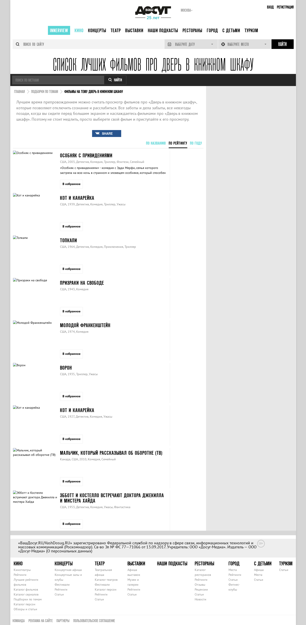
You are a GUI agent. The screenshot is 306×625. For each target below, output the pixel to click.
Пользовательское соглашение (94, 621)
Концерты (97, 30)
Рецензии (201, 589)
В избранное (71, 184)
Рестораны (192, 30)
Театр (116, 30)
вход (270, 7)
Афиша (259, 570)
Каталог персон (24, 604)
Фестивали (62, 585)
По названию (156, 143)
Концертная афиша (68, 570)
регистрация (285, 7)
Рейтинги (20, 575)
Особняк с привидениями (86, 155)
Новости (200, 599)
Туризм (251, 30)
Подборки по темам (28, 599)
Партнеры (62, 621)
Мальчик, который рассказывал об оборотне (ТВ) (111, 453)
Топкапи (68, 240)
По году (196, 143)
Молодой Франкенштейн (85, 325)
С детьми (231, 30)
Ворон (66, 367)
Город (212, 30)
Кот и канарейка (77, 198)
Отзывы (200, 585)
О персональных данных (69, 550)
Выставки (134, 30)
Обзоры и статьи (25, 609)
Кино (79, 30)
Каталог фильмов (26, 589)
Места (232, 570)
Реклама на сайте (40, 621)
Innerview (59, 30)
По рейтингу (178, 143)
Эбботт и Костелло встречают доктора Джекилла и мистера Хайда (112, 497)
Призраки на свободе (82, 283)
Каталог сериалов (26, 594)
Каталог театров (106, 580)
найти (118, 80)
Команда (19, 621)
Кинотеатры (22, 570)
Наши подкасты (163, 30)
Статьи (59, 594)
